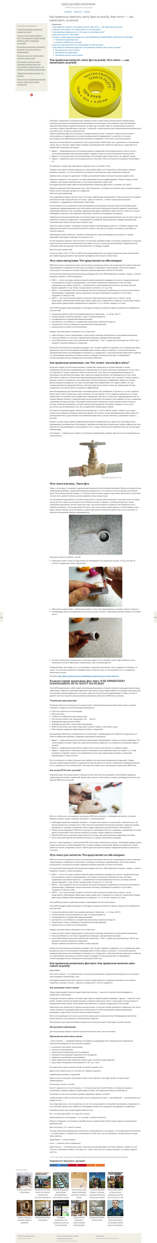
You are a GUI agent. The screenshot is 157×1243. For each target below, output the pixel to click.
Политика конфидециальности (65, 1238)
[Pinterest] (77, 1165)
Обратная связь (100, 1236)
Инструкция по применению (66, 52)
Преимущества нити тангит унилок (69, 55)
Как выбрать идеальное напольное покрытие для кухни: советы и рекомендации (31, 49)
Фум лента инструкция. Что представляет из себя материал (77, 29)
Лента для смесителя (96, 1157)
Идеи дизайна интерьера (78, 4)
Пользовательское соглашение (70, 1236)
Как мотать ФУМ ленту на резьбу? (68, 42)
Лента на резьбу (68, 1157)
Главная (68, 11)
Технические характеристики (66, 39)
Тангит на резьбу (107, 1157)
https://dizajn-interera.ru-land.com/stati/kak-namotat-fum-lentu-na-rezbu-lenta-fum (88, 676)
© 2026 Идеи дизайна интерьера (26, 1236)
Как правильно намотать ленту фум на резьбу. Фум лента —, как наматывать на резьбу (87, 27)
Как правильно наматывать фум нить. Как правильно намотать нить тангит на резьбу (87, 47)
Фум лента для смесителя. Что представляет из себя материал (78, 45)
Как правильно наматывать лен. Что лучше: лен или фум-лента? (78, 32)
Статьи (87, 11)
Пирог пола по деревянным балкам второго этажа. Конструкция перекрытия (31, 82)
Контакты (59, 1236)
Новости (78, 11)
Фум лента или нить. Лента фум (65, 34)
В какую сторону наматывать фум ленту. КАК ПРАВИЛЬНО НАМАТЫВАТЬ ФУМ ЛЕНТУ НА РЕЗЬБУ (93, 37)
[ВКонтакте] (59, 1165)
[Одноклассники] (95, 1165)
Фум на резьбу (60, 1157)
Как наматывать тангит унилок (67, 50)
